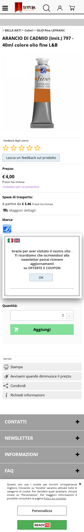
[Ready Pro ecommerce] (42, 525)
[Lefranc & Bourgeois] (7, 232)
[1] (42, 316)
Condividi (18, 385)
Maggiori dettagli (22, 210)
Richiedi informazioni (27, 395)
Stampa (16, 366)
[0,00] (74, 8)
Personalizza (42, 510)
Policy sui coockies (55, 498)
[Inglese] (17, 241)
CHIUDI (80, 483)
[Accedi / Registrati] (62, 8)
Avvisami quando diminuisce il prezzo (40, 376)
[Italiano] (10, 241)
